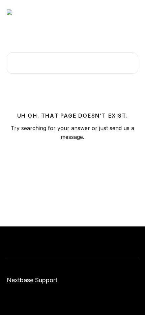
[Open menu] (132, 12)
